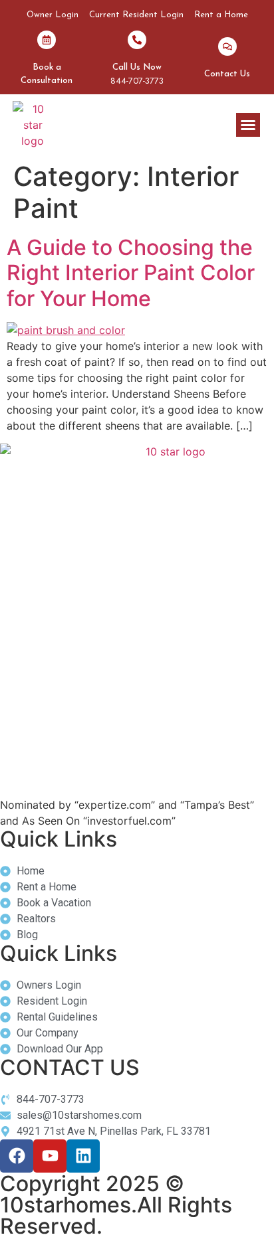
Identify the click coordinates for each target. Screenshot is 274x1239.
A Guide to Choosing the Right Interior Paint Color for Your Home (131, 272)
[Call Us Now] (137, 40)
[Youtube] (50, 1156)
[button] (248, 125)
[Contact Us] (227, 46)
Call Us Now (137, 67)
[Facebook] (16, 1156)
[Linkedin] (83, 1156)
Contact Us (227, 74)
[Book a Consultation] (46, 40)
